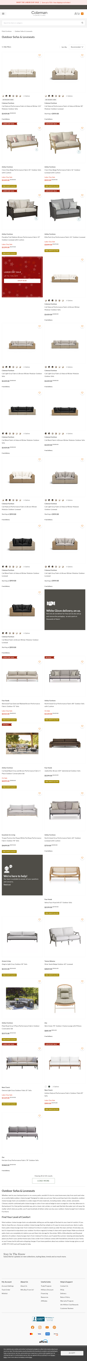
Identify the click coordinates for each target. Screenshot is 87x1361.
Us (24, 1286)
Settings (8, 1286)
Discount (47, 1290)
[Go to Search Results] (82, 23)
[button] (75, 13)
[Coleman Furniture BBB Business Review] (43, 1321)
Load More (43, 1181)
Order (6, 1290)
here (30, 1357)
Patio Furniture (7, 31)
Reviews (66, 1308)
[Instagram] (40, 1328)
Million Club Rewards (69, 1305)
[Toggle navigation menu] (3, 13)
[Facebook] (32, 1328)
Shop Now (22, 281)
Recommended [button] (76, 47)
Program (46, 1286)
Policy (65, 1297)
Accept (72, 1353)
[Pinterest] (54, 1328)
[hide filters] (7, 47)
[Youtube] (47, 1328)
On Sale (47, 711)
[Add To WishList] (40, 55)
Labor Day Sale (7, 177)
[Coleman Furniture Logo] (39, 13)
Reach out (7, 884)
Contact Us (52, 7)
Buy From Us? (27, 1290)
